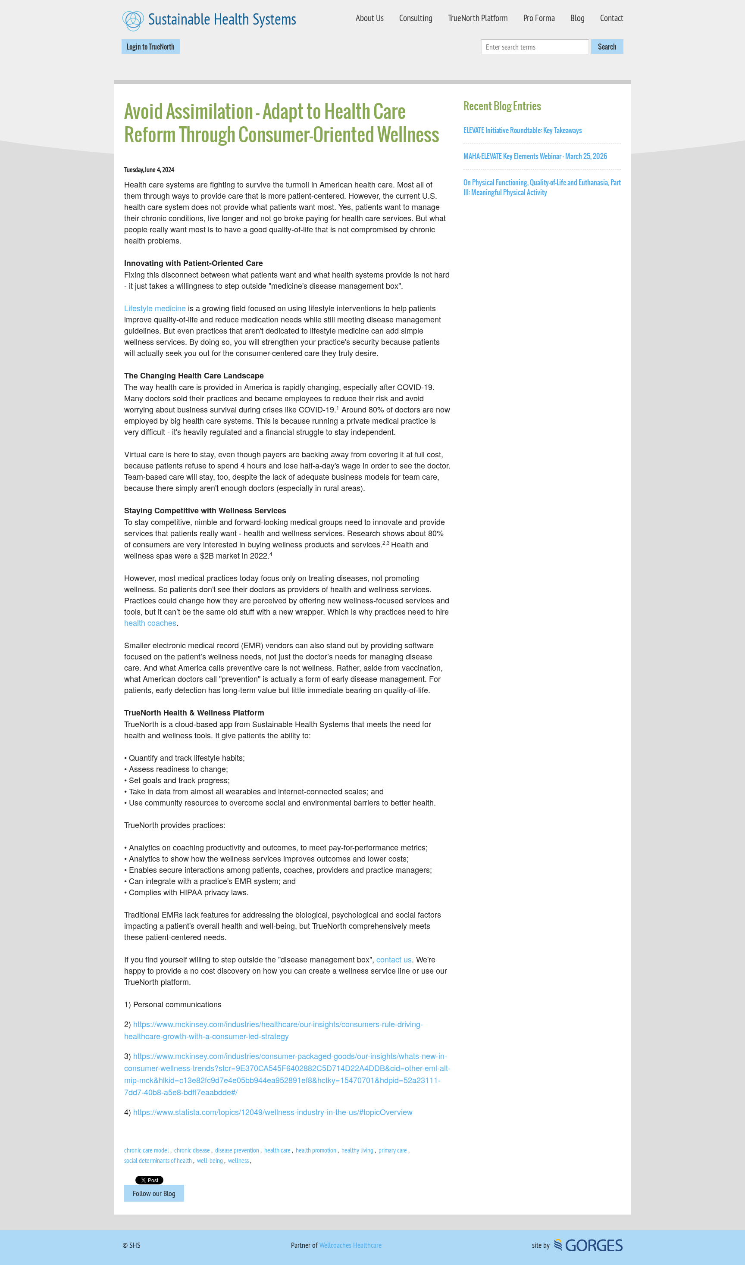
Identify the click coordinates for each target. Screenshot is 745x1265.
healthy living (357, 1150)
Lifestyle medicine (155, 307)
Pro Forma (539, 18)
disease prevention (237, 1150)
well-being (210, 1160)
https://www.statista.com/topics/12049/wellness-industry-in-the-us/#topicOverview (273, 1111)
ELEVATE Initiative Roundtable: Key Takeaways (522, 130)
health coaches (150, 622)
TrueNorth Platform (478, 18)
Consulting (415, 18)
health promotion (316, 1150)
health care (277, 1150)
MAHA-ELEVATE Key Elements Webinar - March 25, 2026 (535, 156)
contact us (394, 959)
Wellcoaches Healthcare (350, 1245)
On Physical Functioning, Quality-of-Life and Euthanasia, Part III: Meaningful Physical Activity (542, 187)
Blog (577, 18)
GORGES (588, 1245)
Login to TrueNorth (151, 46)
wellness (238, 1160)
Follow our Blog (154, 1193)
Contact (611, 18)
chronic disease (192, 1150)
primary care (393, 1150)
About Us (370, 18)
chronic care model (146, 1150)
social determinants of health (158, 1160)
